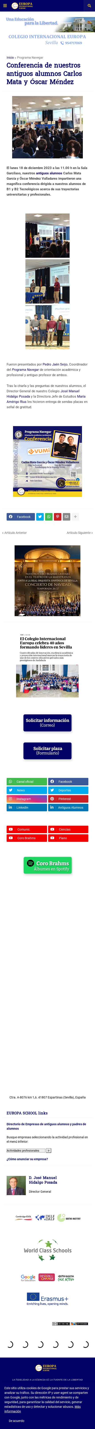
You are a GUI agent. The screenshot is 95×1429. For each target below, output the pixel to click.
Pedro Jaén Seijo (55, 364)
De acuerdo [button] (16, 1421)
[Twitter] (40, 517)
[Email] (66, 517)
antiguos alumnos (49, 173)
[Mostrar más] (75, 517)
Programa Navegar (30, 57)
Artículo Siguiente (79, 533)
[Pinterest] (57, 517)
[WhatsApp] (49, 517)
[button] (5, 6)
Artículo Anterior (15, 533)
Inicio (10, 57)
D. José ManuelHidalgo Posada (43, 1180)
